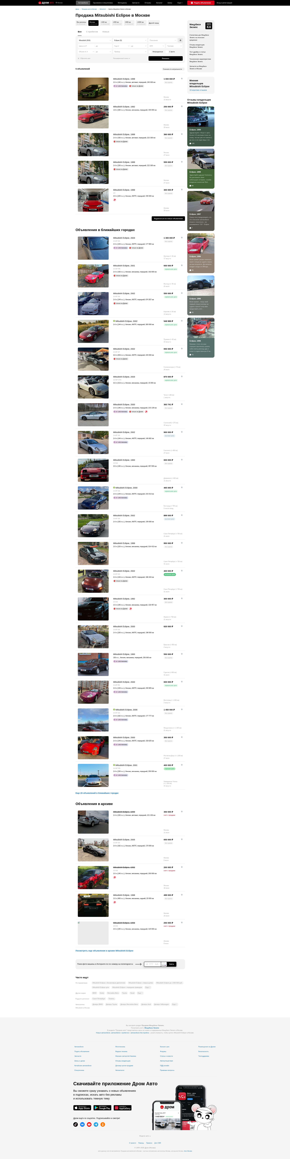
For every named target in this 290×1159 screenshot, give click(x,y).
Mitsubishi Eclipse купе (101, 987)
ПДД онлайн (164, 1065)
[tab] (80, 33)
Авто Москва (188, 1151)
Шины (170, 3)
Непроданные (158, 52)
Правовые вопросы (167, 1070)
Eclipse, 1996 (195, 256)
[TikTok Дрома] (75, 1124)
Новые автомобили (103, 1033)
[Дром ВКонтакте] (82, 1124)
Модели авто (144, 1136)
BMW (94, 993)
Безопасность (203, 1051)
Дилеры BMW (98, 1004)
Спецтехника (79, 1070)
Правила (149, 1143)
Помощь (141, 1143)
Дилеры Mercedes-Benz (129, 1004)
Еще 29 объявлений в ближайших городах (97, 793)
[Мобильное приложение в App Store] (82, 1108)
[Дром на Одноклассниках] (102, 1124)
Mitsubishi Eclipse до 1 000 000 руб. (169, 983)
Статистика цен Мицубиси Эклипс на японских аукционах (199, 37)
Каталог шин (164, 1047)
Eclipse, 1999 (195, 130)
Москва (60, 3)
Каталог (159, 3)
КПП (151, 46)
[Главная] (46, 3)
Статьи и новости (166, 1056)
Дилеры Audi (146, 1004)
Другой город (154, 23)
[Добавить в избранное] (182, 78)
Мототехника (120, 1047)
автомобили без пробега (140, 1033)
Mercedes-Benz (113, 993)
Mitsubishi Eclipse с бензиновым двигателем (109, 983)
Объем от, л (83, 52)
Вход (224, 3)
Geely (102, 993)
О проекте (132, 1143)
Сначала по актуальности (172, 69)
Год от (116, 46)
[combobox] (95, 40)
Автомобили (83, 3)
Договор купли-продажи (124, 1065)
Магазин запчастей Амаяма (125, 1056)
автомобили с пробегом (120, 1033)
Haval (132, 993)
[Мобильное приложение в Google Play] (102, 1108)
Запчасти (135, 3)
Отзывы (148, 3)
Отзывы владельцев (122, 1061)
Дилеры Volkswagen (161, 1004)
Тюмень (111, 999)
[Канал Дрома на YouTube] (89, 1124)
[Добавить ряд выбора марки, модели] (180, 40)
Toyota (124, 993)
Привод (117, 52)
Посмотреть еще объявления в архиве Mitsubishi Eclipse (104, 951)
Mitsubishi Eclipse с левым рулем (141, 983)
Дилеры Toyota (111, 1004)
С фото (172, 52)
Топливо (170, 46)
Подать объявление (81, 1051)
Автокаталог (119, 1070)
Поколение (154, 40)
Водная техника (121, 1051)
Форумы (163, 1051)
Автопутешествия (166, 1061)
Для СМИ (157, 1143)
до (132, 46)
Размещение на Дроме (207, 1047)
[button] (147, 987)
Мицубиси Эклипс (195, 25)
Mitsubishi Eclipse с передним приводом (127, 987)
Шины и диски (79, 1061)
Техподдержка (203, 1056)
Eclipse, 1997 (195, 214)
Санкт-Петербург (99, 999)
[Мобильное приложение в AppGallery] (123, 1108)
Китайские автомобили (82, 1065)
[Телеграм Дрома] (96, 1124)
